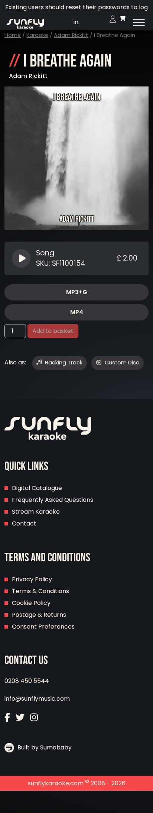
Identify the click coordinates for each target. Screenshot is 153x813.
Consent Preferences (43, 626)
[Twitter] (20, 718)
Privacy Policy (32, 579)
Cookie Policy (31, 603)
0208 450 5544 (26, 681)
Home (12, 35)
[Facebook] (7, 718)
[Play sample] (22, 258)
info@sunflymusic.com (37, 698)
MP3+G (76, 292)
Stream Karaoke (36, 511)
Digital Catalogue (37, 488)
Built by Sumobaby (44, 747)
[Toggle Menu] (139, 22)
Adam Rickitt (71, 35)
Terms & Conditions (40, 591)
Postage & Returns (39, 614)
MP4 (76, 312)
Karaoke (37, 35)
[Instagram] (34, 718)
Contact (24, 523)
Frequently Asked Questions (52, 500)
